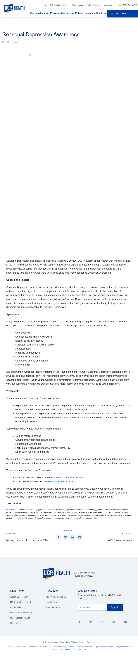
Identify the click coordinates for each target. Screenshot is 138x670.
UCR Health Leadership (21, 602)
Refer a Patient (93, 5)
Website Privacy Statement (39, 647)
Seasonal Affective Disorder (69, 477)
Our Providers (53, 13)
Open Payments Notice (104, 647)
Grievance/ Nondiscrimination (63, 649)
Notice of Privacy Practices (63, 647)
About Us (100, 13)
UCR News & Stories (56, 597)
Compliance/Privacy (123, 647)
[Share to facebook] (58, 537)
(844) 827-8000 (129, 5)
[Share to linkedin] (72, 537)
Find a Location (53, 607)
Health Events (52, 602)
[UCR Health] (14, 8)
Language (108, 5)
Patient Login (77, 5)
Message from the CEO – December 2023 (27, 540)
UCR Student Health (59, 5)
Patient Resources (85, 13)
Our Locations (37, 13)
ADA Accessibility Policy (16, 647)
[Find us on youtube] (125, 622)
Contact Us (15, 607)
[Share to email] (79, 537)
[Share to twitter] (65, 537)
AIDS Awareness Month (120, 540)
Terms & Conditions (84, 647)
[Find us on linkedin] (114, 622)
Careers (14, 623)
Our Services (68, 13)
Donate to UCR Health (21, 613)
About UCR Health (19, 597)
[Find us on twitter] (90, 622)
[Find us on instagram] (102, 622)
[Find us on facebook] (79, 622)
